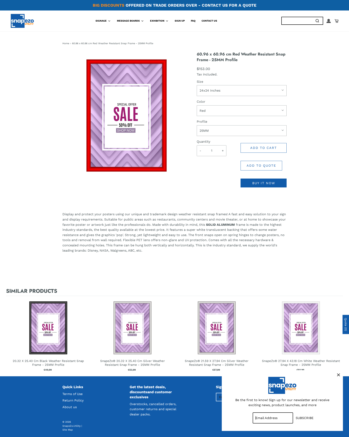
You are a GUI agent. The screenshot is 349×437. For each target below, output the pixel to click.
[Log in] (328, 21)
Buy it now (263, 183)
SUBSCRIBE (304, 418)
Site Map (67, 429)
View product (48, 332)
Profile (202, 121)
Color (201, 102)
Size (200, 82)
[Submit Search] (317, 20)
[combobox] (297, 21)
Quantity (203, 141)
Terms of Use (72, 394)
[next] (339, 335)
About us (69, 407)
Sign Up (180, 20)
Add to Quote (261, 165)
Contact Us (209, 20)
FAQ (193, 20)
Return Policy (73, 400)
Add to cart (263, 148)
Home (65, 43)
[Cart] (336, 21)
